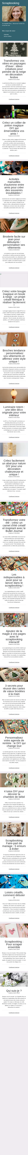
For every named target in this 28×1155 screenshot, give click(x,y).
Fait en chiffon (7, 36)
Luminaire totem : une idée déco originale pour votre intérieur (14, 396)
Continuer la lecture (14, 99)
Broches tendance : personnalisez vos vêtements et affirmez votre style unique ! (14, 339)
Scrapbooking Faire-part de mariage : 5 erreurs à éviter (14, 829)
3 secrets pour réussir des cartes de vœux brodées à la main (14, 675)
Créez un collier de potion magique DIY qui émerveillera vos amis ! (14, 112)
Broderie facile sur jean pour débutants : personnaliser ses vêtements (14, 226)
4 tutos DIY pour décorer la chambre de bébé (14, 780)
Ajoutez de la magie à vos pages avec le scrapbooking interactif (14, 620)
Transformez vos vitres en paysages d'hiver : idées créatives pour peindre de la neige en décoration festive (14, 50)
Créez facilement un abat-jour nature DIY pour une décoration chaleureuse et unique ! (14, 450)
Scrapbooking (10, 3)
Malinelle (6, 34)
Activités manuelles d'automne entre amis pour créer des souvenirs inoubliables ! (14, 168)
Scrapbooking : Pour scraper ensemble (14, 931)
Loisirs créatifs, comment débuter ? (14, 881)
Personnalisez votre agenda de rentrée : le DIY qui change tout (14, 727)
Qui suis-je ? (14, 980)
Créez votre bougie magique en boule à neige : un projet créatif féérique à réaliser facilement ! (14, 280)
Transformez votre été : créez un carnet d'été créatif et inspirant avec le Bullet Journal (14, 509)
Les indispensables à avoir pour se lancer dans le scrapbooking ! (14, 564)
